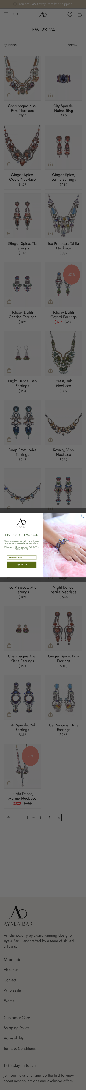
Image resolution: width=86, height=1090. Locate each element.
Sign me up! (22, 564)
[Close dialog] (83, 515)
